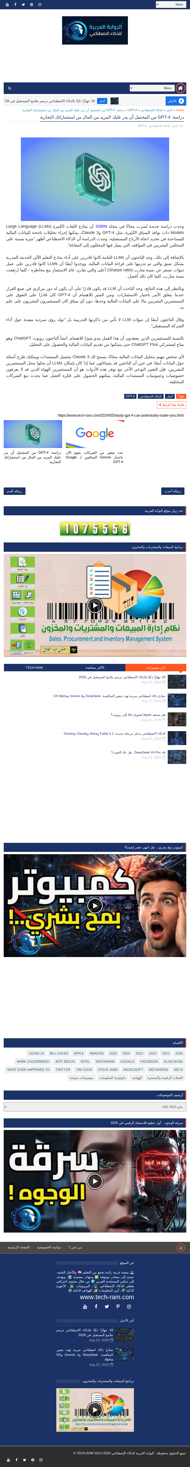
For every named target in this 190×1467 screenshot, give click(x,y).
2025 (113, 1053)
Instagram (105, 1061)
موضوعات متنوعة (81, 1078)
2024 (126, 1053)
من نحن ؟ (75, 1247)
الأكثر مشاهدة (95, 667)
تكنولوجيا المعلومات (112, 1078)
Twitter (63, 1069)
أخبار (131, 101)
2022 (152, 1053)
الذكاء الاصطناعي (152, 110)
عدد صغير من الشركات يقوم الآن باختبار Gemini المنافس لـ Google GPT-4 (94, 457)
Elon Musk (173, 1061)
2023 (139, 1053)
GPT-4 (132, 110)
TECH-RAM (34, 667)
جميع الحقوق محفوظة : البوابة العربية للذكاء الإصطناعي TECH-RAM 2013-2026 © (129, 1453)
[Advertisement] (95, 63)
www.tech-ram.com (107, 1297)
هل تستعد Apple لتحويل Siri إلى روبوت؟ (138, 715)
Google (127, 1061)
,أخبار (175, 126)
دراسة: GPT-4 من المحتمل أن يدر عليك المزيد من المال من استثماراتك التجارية (32, 457)
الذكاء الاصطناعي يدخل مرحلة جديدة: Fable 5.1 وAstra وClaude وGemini (114, 733)
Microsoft (133, 1069)
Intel (85, 1061)
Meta (178, 1069)
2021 (166, 1053)
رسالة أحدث (173, 491)
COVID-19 (36, 1053)
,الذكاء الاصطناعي (159, 126)
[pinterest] (31, 4)
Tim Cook (84, 1069)
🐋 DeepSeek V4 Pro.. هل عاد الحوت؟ (138, 752)
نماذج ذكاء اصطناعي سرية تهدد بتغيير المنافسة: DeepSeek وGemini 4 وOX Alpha (109, 696)
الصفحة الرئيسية (18, 1247)
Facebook (149, 1061)
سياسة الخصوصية (49, 1247)
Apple (79, 1053)
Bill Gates (59, 1053)
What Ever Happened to (28, 1069)
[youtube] (7, 4)
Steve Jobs (108, 1069)
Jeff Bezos (65, 1061)
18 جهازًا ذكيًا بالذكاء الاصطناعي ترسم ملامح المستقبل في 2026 (77, 101)
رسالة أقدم (14, 491)
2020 (179, 1053)
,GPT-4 (142, 126)
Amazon (97, 1053)
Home (180, 110)
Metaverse (158, 1069)
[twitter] (23, 4)
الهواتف (137, 1078)
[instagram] (39, 4)
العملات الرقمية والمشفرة (165, 1078)
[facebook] (15, 4)
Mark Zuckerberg (33, 1061)
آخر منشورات (156, 667)
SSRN (101, 226)
